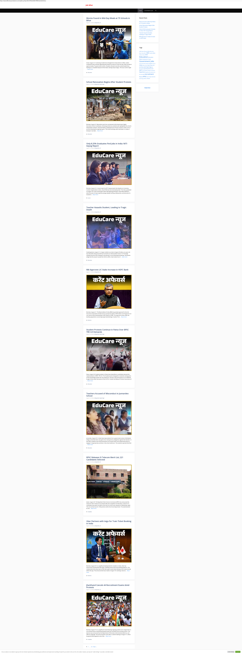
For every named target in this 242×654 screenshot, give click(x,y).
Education (90, 72)
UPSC (145, 78)
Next (95, 646)
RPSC (145, 76)
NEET (140, 70)
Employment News (146, 59)
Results (141, 76)
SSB (153, 76)
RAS (154, 72)
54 (92, 646)
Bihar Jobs (152, 51)
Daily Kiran (147, 88)
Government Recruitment (144, 63)
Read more (90, 69)
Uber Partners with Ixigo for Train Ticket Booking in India (108, 522)
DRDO (146, 54)
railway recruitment (151, 70)
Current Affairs (152, 53)
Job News (141, 67)
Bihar (149, 51)
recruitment (149, 74)
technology (141, 78)
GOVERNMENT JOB (148, 10)
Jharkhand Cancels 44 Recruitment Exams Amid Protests (107, 586)
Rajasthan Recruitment (149, 72)
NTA (143, 70)
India (140, 65)
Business (89, 320)
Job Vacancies (147, 68)
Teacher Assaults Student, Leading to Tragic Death (106, 208)
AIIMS (140, 51)
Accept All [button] (238, 651)
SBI (147, 76)
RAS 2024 (141, 74)
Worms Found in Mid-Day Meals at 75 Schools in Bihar (108, 19)
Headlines (90, 511)
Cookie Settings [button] (231, 651)
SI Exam (150, 76)
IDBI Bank (153, 63)
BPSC (145, 53)
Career (89, 198)
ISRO (154, 65)
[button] (156, 11)
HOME (140, 10)
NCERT (152, 68)
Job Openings (148, 67)
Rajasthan (142, 72)
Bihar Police (141, 53)
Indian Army (144, 65)
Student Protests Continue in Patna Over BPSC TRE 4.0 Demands (107, 330)
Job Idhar (89, 5)
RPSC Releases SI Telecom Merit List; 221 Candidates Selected (104, 458)
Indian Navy (149, 65)
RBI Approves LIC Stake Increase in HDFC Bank (107, 269)
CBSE (147, 53)
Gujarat (150, 63)
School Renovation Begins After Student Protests (108, 82)
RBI (143, 74)
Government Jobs (146, 61)
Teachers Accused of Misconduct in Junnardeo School (107, 394)
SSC (154, 76)
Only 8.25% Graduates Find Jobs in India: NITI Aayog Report (106, 144)
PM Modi (145, 70)
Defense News (142, 54)
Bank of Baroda (144, 51)
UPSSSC (148, 78)
